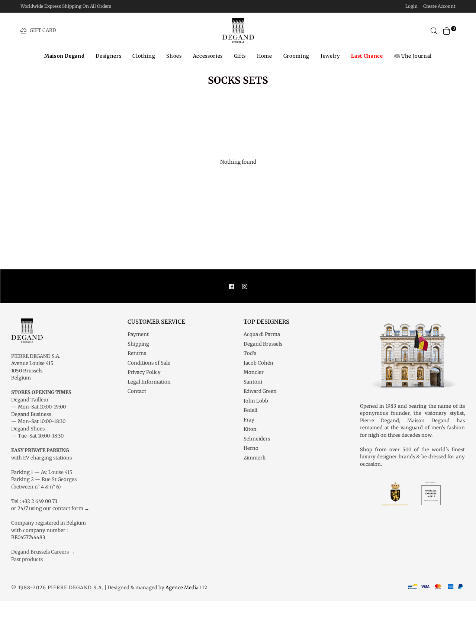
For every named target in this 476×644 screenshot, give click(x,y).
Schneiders (257, 439)
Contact (137, 391)
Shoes (173, 56)
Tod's (250, 353)
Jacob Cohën (258, 363)
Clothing (143, 56)
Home (264, 56)
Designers (108, 56)
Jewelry (330, 56)
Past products (27, 559)
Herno (251, 448)
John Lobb (256, 401)
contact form (67, 508)
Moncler (254, 372)
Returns (137, 353)
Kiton (250, 429)
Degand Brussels (263, 344)
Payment (138, 334)
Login (411, 6)
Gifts (240, 56)
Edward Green (260, 391)
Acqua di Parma (262, 334)
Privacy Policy (144, 372)
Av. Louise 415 (57, 472)
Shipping (138, 344)
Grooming (296, 56)
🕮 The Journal (413, 56)
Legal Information (149, 382)
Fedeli (250, 410)
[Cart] (446, 30)
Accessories (208, 56)
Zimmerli (255, 458)
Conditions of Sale (149, 363)
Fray (249, 420)
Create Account (439, 6)
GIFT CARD (43, 30)
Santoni (253, 382)
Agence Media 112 (186, 587)
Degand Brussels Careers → (43, 552)
